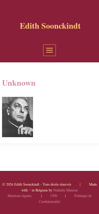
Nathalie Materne (65, 190)
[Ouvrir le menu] (49, 50)
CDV (54, 195)
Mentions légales (19, 195)
